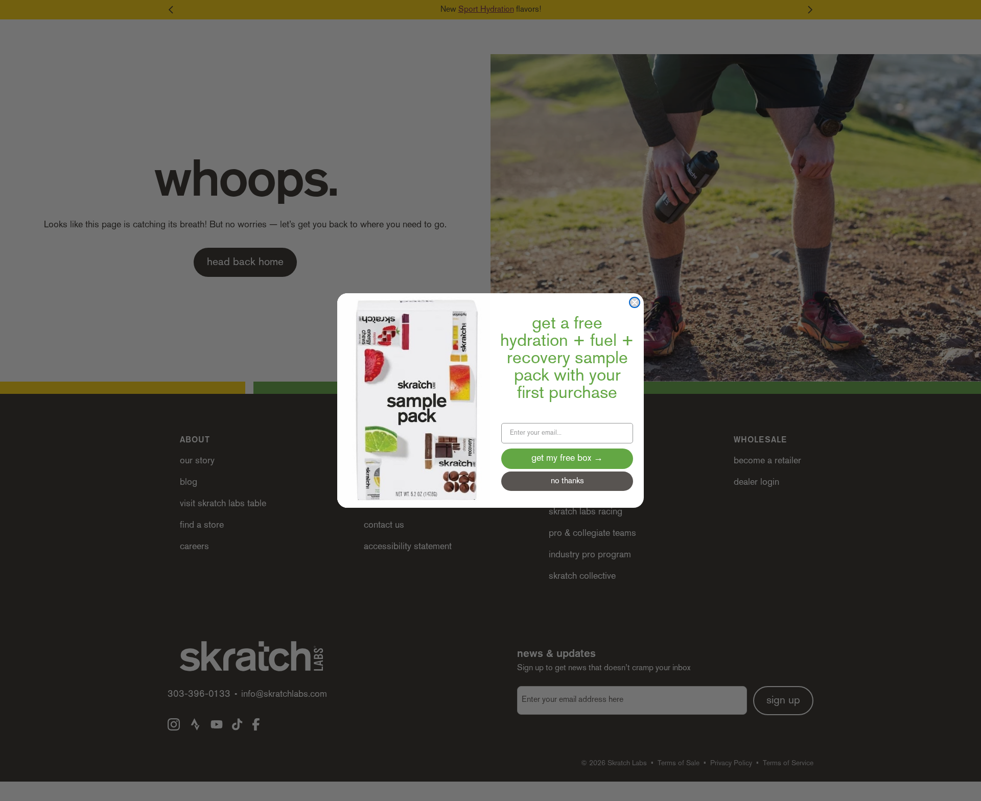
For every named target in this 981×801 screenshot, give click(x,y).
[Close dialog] (634, 302)
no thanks (567, 481)
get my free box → (567, 458)
